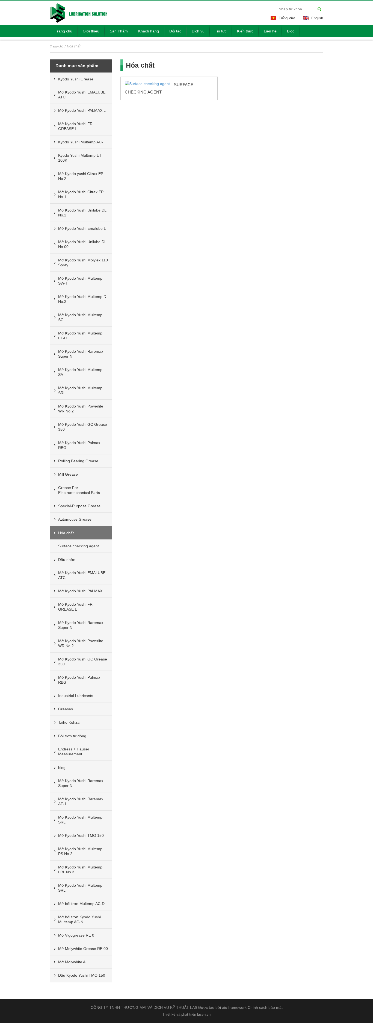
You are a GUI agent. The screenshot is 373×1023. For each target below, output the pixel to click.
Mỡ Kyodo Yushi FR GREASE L (75, 126)
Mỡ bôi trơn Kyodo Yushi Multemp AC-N (79, 919)
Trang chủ (56, 46)
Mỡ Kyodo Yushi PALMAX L (82, 110)
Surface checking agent (78, 546)
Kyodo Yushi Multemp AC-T (81, 142)
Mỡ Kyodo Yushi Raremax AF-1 (80, 801)
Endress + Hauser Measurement (73, 751)
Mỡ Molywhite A (71, 962)
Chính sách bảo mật (265, 1007)
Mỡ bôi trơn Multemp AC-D (81, 903)
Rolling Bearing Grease (78, 461)
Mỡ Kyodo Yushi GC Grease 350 (82, 426)
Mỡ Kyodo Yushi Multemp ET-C (80, 335)
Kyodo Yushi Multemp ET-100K (80, 157)
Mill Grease (68, 474)
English (317, 18)
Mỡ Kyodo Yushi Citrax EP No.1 (80, 194)
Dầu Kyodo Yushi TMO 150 (81, 975)
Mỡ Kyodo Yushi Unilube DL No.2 (82, 212)
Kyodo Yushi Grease (75, 79)
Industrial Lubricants (75, 695)
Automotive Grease (74, 519)
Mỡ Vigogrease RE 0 (76, 935)
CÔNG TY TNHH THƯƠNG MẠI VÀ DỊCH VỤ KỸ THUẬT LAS (144, 1007)
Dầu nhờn (66, 559)
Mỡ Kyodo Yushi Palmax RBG (79, 445)
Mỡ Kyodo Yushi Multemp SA (80, 372)
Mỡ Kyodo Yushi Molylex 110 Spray (83, 262)
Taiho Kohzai (69, 722)
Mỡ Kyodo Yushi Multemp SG (80, 317)
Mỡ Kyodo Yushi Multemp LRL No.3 (80, 869)
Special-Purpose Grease (79, 506)
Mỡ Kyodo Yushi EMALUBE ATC (81, 94)
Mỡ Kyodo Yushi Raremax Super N (80, 353)
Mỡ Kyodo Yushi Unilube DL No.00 (82, 244)
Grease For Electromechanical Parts (79, 490)
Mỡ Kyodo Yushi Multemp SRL (80, 390)
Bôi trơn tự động (72, 736)
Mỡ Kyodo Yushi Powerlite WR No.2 (80, 408)
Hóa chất (66, 533)
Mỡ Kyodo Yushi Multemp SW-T (80, 280)
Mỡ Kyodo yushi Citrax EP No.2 (80, 176)
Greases (65, 709)
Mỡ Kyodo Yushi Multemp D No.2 (82, 299)
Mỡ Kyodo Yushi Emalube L (82, 228)
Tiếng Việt (287, 18)
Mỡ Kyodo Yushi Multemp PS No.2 (80, 851)
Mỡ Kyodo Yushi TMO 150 (81, 835)
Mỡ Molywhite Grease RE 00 (83, 948)
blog (62, 767)
